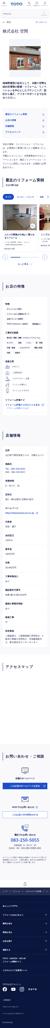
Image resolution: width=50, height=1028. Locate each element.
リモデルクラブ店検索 (33, 891)
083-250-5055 (25, 840)
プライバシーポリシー (11, 1007)
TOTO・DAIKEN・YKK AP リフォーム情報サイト (14, 960)
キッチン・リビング (25, 197)
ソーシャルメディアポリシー (13, 1013)
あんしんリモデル (10, 906)
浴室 (42, 197)
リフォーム (16, 891)
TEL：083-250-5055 (15, 469)
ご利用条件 (7, 1000)
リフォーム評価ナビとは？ (18, 408)
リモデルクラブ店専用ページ (15, 970)
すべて (8, 197)
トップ (5, 891)
